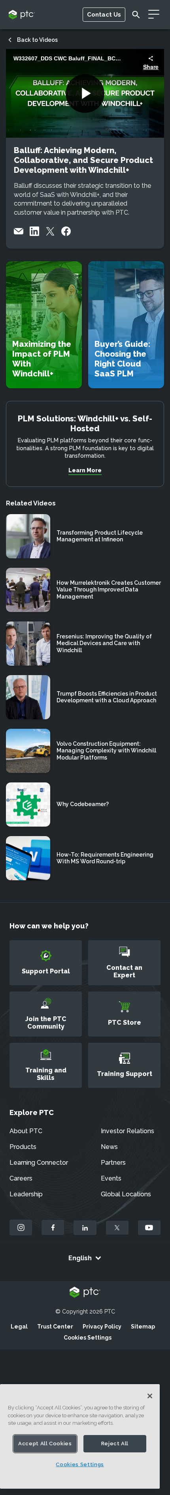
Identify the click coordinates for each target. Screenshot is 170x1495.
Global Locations (126, 1194)
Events (111, 1178)
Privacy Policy (102, 1326)
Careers (20, 1178)
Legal (19, 1326)
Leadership (26, 1194)
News (109, 1147)
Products (22, 1147)
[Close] (150, 1396)
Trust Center (55, 1326)
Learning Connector (38, 1162)
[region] (80, 1436)
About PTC (25, 1131)
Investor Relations (127, 1131)
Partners (113, 1162)
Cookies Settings (87, 1337)
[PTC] (85, 1293)
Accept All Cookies (45, 1443)
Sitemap (143, 1326)
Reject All (115, 1443)
